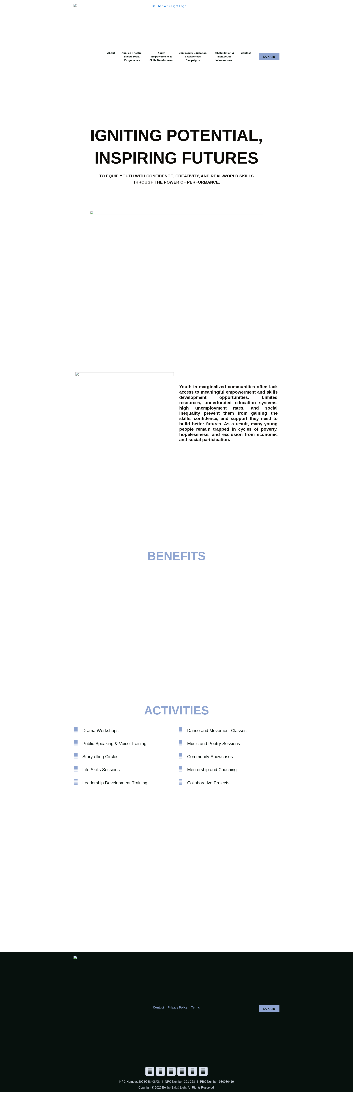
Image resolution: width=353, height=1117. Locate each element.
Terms (195, 1007)
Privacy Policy (178, 1007)
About (111, 52)
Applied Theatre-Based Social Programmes (132, 56)
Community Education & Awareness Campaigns (193, 56)
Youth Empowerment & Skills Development (161, 56)
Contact (246, 52)
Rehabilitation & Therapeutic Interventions (224, 56)
